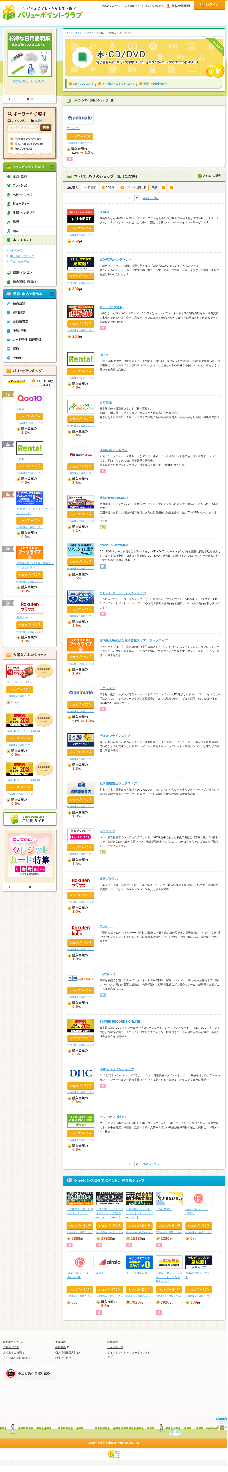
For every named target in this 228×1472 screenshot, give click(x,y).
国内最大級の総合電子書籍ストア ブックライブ (134, 640)
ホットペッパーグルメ (19, 682)
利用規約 (112, 1341)
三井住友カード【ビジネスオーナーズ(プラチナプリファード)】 (109, 1213)
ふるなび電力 (164, 1209)
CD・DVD (16, 250)
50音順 (110, 187)
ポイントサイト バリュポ (78, 32)
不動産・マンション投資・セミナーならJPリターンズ (169, 1277)
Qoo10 (20, 408)
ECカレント (108, 974)
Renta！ (106, 355)
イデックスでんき (136, 1273)
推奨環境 (60, 1341)
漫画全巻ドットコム (114, 450)
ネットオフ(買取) (112, 307)
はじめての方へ (12, 1341)
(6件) (155, 83)
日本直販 (106, 402)
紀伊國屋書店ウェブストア (118, 783)
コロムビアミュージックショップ (123, 593)
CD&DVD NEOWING (114, 545)
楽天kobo (107, 926)
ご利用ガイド (11, 1347)
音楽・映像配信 (19, 261)
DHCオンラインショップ (117, 1069)
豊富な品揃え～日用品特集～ (29, 81)
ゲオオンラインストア (115, 735)
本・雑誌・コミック (22, 256)
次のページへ (151, 198)
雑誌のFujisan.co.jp (114, 497)
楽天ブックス (109, 878)
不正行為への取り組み (16, 1357)
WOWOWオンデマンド (116, 259)
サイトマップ (115, 1347)
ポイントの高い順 (135, 187)
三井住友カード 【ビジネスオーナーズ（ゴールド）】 (139, 1213)
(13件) (118, 83)
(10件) (83, 83)
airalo (99, 1273)
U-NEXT (105, 212)
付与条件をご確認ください (80, 143)
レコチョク (107, 831)
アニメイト (73, 128)
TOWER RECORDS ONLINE (120, 1021)
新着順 (92, 187)
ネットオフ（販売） (114, 1117)
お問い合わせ (63, 1357)
